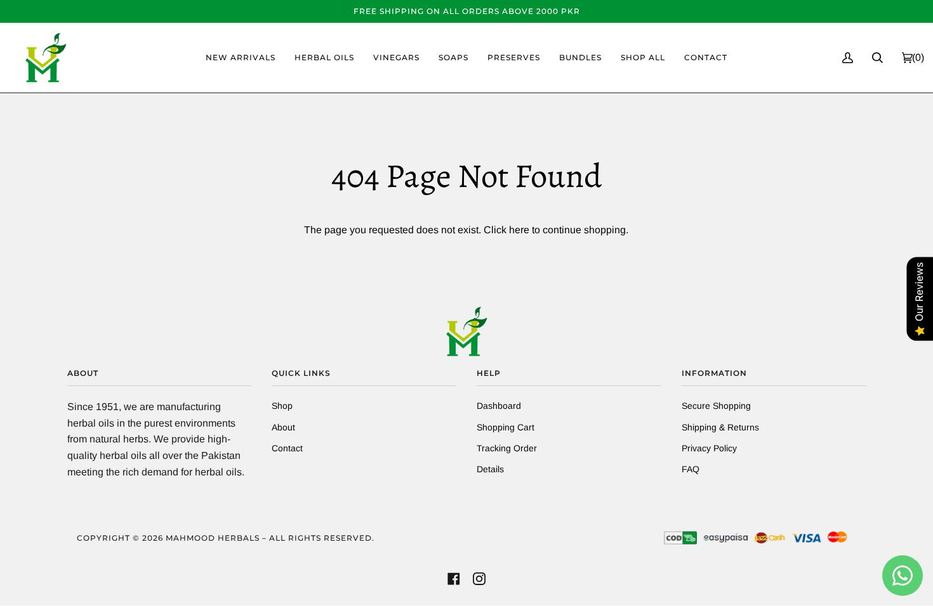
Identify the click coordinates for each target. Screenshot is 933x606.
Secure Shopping (716, 406)
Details (490, 469)
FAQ (690, 469)
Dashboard (499, 406)
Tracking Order (507, 448)
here (519, 229)
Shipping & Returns (720, 427)
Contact (287, 448)
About (283, 427)
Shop (282, 406)
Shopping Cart (505, 427)
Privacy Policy (709, 448)
